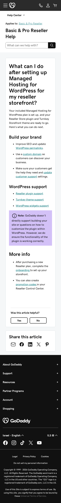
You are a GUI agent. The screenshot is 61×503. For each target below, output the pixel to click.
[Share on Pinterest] (47, 344)
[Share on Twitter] (38, 344)
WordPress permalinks (29, 148)
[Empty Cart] (55, 5)
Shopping (8, 408)
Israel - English (12, 435)
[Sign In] (48, 5)
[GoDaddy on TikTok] (22, 444)
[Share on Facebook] (21, 344)
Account (8, 399)
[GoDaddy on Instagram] (14, 444)
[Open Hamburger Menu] (4, 5)
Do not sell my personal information (31, 463)
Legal (14, 456)
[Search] (52, 45)
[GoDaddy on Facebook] (5, 444)
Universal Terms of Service (33, 496)
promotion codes (26, 284)
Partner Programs (13, 391)
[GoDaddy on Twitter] (31, 444)
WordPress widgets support (32, 205)
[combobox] (27, 45)
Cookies (45, 456)
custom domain (32, 154)
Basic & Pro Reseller (30, 23)
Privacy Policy (29, 456)
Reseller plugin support (29, 193)
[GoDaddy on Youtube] (39, 444)
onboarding (23, 270)
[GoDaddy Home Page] (17, 421)
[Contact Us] (41, 5)
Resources (9, 382)
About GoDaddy (12, 364)
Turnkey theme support (30, 199)
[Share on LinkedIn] (30, 344)
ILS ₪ (50, 435)
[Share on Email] (13, 344)
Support (7, 373)
